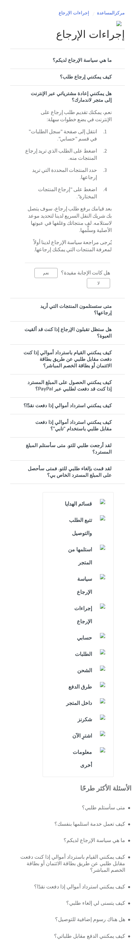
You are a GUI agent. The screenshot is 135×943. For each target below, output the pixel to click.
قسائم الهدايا (78, 503)
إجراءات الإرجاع (74, 13)
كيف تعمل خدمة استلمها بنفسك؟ (89, 824)
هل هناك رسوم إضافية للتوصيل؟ (90, 919)
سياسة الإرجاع (84, 585)
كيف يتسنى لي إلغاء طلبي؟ (95, 903)
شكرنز (85, 719)
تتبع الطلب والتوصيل (80, 527)
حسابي (84, 637)
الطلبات (83, 654)
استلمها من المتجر (80, 556)
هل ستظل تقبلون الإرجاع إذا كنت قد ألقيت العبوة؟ (68, 333)
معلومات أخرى (82, 759)
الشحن (84, 670)
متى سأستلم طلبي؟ (103, 807)
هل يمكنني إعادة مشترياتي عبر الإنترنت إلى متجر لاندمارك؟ (71, 97)
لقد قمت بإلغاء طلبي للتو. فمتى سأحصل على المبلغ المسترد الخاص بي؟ (70, 472)
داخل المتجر (79, 703)
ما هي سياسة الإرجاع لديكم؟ (82, 60)
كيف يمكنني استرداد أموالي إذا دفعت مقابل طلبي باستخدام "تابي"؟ (73, 425)
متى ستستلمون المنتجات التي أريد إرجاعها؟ (76, 309)
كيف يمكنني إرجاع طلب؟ (86, 76)
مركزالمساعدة (111, 13)
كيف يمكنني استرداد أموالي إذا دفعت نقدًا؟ (68, 405)
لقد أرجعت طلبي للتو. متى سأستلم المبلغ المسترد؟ (69, 449)
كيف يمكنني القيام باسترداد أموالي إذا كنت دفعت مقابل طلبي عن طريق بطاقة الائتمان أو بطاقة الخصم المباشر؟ (68, 359)
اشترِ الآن (82, 735)
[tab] (67, 60)
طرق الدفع (80, 686)
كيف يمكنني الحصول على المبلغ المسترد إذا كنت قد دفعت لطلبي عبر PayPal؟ (70, 385)
